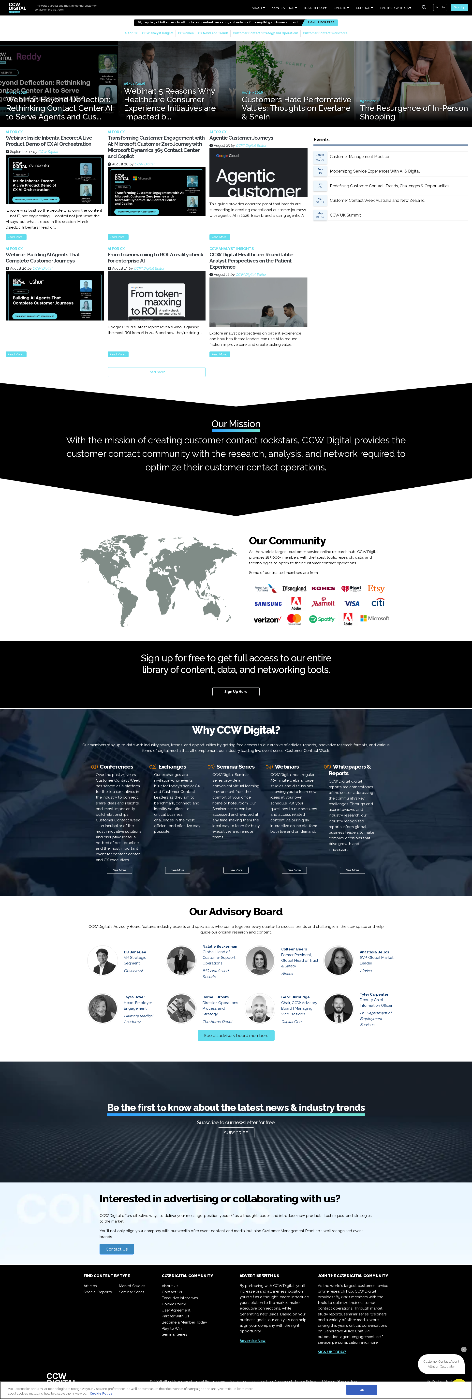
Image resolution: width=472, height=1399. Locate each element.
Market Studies (132, 1286)
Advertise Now (253, 1341)
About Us (170, 1286)
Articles (90, 1286)
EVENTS (340, 8)
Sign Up (459, 7)
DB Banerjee (135, 952)
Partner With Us (175, 1316)
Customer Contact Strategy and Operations (265, 33)
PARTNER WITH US (394, 8)
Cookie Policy (174, 1304)
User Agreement (176, 1310)
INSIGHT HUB (314, 8)
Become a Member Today (184, 1322)
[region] (236, 1390)
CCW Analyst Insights (158, 33)
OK (362, 1390)
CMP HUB (363, 8)
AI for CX (131, 33)
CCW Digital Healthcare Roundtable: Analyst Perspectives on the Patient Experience (251, 260)
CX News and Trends (213, 33)
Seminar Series (132, 1292)
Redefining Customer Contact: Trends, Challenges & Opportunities (389, 186)
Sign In (440, 7)
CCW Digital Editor (251, 145)
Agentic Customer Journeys (241, 138)
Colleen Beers (294, 949)
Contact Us (117, 1249)
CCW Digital (48, 152)
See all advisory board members (236, 1035)
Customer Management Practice (359, 156)
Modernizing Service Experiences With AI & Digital (375, 171)
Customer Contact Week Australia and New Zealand (377, 200)
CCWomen (186, 33)
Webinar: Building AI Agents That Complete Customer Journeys (43, 257)
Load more (156, 372)
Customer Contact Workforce (325, 33)
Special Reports (98, 1292)
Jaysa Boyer (134, 997)
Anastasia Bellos (374, 952)
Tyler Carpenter (374, 994)
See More (119, 870)
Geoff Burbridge (295, 997)
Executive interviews (180, 1298)
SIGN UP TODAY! (332, 1352)
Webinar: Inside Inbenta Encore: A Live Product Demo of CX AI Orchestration (49, 141)
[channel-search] (424, 7)
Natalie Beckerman (220, 946)
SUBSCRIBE (236, 1132)
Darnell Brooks (216, 997)
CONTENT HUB (283, 8)
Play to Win (172, 1328)
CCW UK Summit (345, 215)
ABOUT (257, 8)
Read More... (16, 237)
